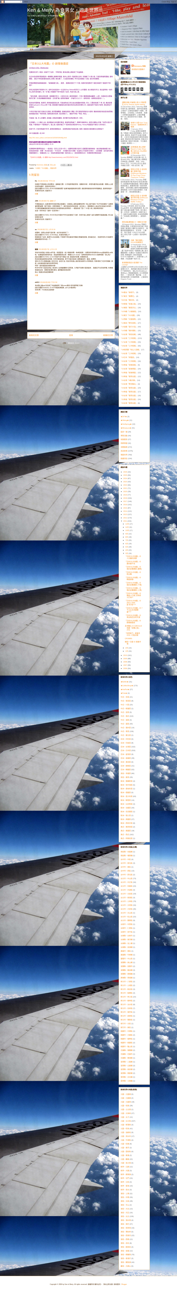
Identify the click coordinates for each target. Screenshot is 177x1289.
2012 (125, 518)
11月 (127, 527)
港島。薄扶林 (126, 1232)
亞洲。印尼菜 (126, 739)
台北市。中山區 (126, 878)
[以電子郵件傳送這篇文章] (62, 165)
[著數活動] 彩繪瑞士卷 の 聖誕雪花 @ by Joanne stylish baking (134, 103)
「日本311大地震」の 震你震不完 (133, 563)
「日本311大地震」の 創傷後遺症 (133, 622)
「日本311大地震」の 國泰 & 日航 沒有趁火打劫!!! (133, 595)
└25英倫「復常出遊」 (129, 399)
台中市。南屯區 (126, 863)
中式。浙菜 (125, 712)
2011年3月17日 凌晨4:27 (47, 201)
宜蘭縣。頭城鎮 (126, 974)
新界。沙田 (125, 1182)
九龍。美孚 (125, 1148)
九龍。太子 (125, 1117)
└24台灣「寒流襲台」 (129, 384)
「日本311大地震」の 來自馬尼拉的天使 (133, 616)
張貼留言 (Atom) (73, 343)
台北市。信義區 (126, 886)
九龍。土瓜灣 (126, 1109)
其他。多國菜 (126, 773)
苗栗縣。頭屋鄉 (126, 1073)
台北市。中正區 (126, 882)
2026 (125, 472)
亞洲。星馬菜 (126, 754)
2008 (125, 662)
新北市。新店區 (126, 989)
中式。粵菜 (125, 731)
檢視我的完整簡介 (138, 69)
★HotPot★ (125, 689)
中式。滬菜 (125, 724)
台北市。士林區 (126, 901)
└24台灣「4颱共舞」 (129, 380)
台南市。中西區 (126, 924)
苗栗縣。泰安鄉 (126, 1069)
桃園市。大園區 (126, 1035)
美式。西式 (125, 834)
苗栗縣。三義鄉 (126, 1062)
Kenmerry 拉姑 (140, 66)
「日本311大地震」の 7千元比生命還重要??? (133, 610)
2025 (125, 475)
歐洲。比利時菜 (126, 804)
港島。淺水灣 (126, 1220)
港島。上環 (125, 1193)
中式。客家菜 (126, 701)
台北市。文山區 (126, 913)
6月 (126, 544)
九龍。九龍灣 (126, 1102)
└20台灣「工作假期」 (129, 361)
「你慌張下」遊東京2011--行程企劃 (132, 634)
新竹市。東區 (126, 1027)
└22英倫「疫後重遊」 (129, 373)
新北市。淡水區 (126, 1004)
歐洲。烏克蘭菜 (126, 812)
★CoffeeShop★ (127, 686)
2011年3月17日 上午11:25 (48, 249)
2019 (125, 495)
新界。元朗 (125, 1167)
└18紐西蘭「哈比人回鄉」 (131, 350)
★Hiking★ (125, 420)
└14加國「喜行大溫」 (129, 327)
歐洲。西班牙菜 (126, 823)
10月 (127, 530)
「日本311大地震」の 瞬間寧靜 (133, 578)
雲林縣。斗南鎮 (126, 1081)
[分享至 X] (66, 165)
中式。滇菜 (125, 720)
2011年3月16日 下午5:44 (46, 181)
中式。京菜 (125, 697)
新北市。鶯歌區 (126, 1020)
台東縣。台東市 (126, 936)
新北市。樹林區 (126, 1001)
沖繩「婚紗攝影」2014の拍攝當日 (137, 241)
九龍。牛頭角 (126, 1140)
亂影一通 (124, 432)
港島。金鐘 (125, 1251)
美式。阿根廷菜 (126, 838)
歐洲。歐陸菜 (126, 800)
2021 (125, 488)
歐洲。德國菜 (126, 792)
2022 (125, 485)
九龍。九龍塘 (126, 1098)
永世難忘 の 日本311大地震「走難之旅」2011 (133, 628)
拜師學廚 (124, 443)
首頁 (31, 49)
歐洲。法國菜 (126, 808)
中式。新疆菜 (126, 708)
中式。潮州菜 (126, 728)
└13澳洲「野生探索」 (129, 323)
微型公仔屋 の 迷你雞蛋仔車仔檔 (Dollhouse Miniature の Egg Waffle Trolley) (139, 199)
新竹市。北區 (126, 1024)
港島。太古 (125, 1216)
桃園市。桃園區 (126, 1043)
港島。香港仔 (126, 1258)
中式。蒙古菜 (126, 735)
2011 (125, 521)
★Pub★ (124, 693)
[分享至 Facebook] (68, 165)
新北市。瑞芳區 (126, 1012)
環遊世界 (53, 168)
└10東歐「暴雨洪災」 (129, 308)
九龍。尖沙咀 (126, 1121)
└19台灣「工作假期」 (129, 353)
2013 (125, 514)
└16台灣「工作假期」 (129, 338)
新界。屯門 (125, 1178)
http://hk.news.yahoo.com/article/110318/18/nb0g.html (48, 138)
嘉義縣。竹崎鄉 (126, 955)
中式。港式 (125, 716)
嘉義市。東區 (126, 951)
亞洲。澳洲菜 (126, 762)
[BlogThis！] (64, 165)
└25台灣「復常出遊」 (129, 395)
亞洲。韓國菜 (126, 769)
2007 (125, 665)
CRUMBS (128, 638)
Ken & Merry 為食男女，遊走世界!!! (64, 10)
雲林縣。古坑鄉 (126, 1077)
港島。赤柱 (125, 1243)
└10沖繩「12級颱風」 (129, 311)
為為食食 (124, 451)
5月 (126, 547)
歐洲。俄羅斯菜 (126, 781)
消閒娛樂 (124, 447)
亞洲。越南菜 (126, 766)
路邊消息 (124, 458)
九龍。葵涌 (125, 1155)
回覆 (36, 194)
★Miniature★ (126, 428)
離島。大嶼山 (126, 1266)
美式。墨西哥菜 (126, 827)
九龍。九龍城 (126, 1094)
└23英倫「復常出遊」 (129, 376)
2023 (125, 482)
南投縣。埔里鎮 (126, 855)
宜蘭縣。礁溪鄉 (126, 970)
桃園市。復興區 (126, 1039)
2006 (125, 668)
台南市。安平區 (126, 932)
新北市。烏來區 (126, 1008)
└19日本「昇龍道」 (128, 357)
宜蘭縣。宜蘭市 (126, 966)
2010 (125, 655)
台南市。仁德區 (126, 928)
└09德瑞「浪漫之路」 (129, 304)
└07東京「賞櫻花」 (128, 296)
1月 (126, 651)
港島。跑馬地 (126, 1247)
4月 (126, 550)
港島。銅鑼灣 (126, 1254)
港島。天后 (125, 1213)
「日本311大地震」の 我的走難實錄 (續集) (133, 568)
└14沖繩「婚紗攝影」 (129, 330)
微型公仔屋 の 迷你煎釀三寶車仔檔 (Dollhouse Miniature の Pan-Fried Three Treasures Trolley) (139, 173)
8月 (126, 537)
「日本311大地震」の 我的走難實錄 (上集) (133, 589)
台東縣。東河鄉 (126, 939)
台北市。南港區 (126, 898)
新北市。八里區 (126, 981)
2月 (126, 648)
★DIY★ (124, 416)
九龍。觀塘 (125, 1159)
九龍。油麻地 (126, 1132)
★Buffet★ (124, 682)
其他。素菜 (125, 777)
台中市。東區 (126, 867)
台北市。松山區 (126, 917)
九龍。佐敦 (125, 1106)
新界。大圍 (125, 1171)
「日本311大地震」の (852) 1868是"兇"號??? (133, 603)
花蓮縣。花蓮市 (126, 1054)
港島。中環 (125, 1197)
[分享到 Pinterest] (71, 165)
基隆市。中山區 (126, 959)
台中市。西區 (126, 871)
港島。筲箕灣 (126, 1228)
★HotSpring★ (126, 424)
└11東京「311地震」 (42, 168)
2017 (125, 501)
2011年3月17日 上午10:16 (46, 229)
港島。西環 (125, 1239)
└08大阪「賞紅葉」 (128, 300)
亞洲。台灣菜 (126, 747)
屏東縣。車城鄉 (126, 978)
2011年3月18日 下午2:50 (48, 282)
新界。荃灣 (125, 1186)
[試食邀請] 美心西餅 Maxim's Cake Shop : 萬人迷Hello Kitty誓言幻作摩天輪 (139, 150)
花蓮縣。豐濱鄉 (126, 1058)
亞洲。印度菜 (126, 743)
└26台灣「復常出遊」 (129, 403)
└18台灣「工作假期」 (129, 346)
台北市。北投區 (126, 894)
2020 (125, 491)
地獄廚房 (124, 439)
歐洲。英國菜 (126, 819)
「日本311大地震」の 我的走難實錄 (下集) (133, 584)
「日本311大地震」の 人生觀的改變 (133, 557)
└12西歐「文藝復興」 (129, 319)
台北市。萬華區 (126, 920)
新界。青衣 (125, 1190)
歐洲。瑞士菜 (126, 815)
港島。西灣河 (126, 1235)
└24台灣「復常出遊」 (129, 388)
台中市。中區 (126, 859)
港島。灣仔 (125, 1224)
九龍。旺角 (125, 1128)
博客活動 (124, 436)
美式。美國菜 (126, 831)
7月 (126, 540)
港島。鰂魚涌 (126, 1262)
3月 (126, 553)
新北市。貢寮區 (126, 1016)
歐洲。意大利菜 (126, 796)
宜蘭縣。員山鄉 (126, 962)
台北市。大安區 (126, 909)
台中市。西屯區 (126, 875)
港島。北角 (125, 1201)
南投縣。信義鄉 (126, 852)
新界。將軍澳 (126, 1174)
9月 (126, 534)
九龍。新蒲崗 (126, 1125)
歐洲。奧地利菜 (126, 789)
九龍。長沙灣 (126, 1163)
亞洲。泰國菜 (126, 758)
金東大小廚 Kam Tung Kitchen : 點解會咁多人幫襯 (139, 125)
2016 (125, 505)
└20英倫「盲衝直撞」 (129, 365)
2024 (125, 478)
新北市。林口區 (126, 997)
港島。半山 (125, 1205)
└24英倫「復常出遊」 (129, 392)
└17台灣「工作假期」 (129, 342)
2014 (125, 511)
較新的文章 (34, 335)
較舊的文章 (108, 335)
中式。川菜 (125, 705)
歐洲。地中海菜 (126, 785)
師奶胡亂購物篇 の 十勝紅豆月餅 (134, 222)
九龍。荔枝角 (126, 1151)
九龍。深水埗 (126, 1136)
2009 (125, 659)
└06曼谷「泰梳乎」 (128, 292)
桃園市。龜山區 (126, 1046)
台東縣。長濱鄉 (126, 947)
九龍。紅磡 (125, 1144)
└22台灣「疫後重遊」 (129, 369)
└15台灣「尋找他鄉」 (129, 334)
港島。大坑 (125, 1209)
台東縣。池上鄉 (126, 943)
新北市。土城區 (126, 985)
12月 (127, 524)
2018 (125, 498)
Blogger (124, 1284)
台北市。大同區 (126, 905)
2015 (125, 508)
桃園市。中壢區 (126, 1031)
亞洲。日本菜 (126, 750)
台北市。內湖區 (126, 890)
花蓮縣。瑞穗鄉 (126, 1050)
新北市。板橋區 (126, 993)
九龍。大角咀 (126, 1113)
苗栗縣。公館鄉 (126, 1066)
